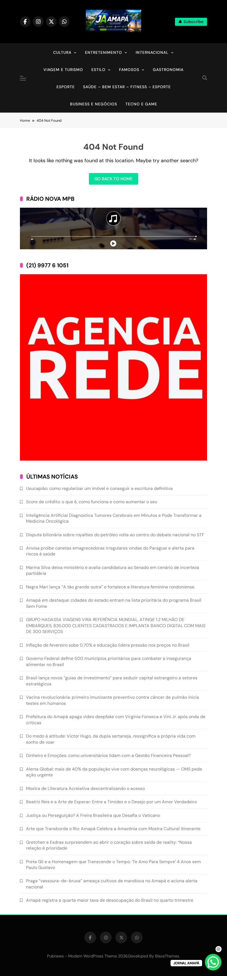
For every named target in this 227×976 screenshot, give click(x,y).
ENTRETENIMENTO (103, 52)
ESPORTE (65, 86)
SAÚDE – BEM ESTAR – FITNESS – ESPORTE (127, 86)
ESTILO (98, 69)
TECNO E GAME (141, 103)
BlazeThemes (167, 956)
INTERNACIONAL (152, 52)
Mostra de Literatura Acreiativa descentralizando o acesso (85, 788)
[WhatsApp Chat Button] (213, 962)
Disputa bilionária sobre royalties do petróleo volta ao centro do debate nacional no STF (115, 535)
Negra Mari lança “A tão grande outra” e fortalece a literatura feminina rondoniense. (110, 587)
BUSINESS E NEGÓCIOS (93, 103)
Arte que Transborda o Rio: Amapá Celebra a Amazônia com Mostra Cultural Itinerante (113, 829)
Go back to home (113, 179)
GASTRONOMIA (168, 69)
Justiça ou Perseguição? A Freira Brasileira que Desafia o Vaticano (93, 815)
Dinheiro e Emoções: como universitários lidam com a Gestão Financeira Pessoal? (108, 755)
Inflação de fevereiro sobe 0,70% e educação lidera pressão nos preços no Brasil (107, 645)
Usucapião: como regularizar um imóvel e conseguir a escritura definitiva (99, 488)
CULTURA (62, 52)
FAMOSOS (129, 69)
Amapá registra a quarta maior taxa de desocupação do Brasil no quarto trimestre (109, 900)
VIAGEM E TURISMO (63, 69)
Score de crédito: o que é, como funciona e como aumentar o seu (91, 502)
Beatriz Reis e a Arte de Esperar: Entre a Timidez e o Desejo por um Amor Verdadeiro (111, 802)
